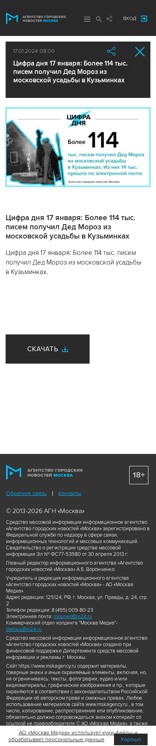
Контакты (69, 493)
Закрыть (140, 51)
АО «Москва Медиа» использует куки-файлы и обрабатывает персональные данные (73, 736)
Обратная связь (26, 493)
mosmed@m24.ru (73, 616)
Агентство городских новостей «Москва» (36, 18)
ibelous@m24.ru (24, 629)
